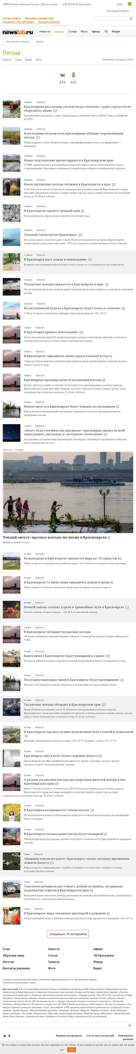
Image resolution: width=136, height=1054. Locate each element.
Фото (38, 59)
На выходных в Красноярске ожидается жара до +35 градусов (72, 558)
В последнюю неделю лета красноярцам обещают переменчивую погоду (73, 135)
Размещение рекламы (125, 1037)
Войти (120, 4)
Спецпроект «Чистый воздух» (18, 21)
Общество (8, 449)
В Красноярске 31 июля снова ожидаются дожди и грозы (68, 582)
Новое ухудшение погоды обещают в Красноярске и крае (69, 184)
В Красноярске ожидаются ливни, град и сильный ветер (67, 356)
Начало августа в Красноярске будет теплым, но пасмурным (71, 406)
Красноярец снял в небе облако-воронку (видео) (62, 755)
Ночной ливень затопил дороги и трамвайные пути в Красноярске (76, 607)
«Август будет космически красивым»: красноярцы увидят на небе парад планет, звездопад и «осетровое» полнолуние (74, 432)
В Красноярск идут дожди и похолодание (57, 259)
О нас (6, 949)
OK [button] (71, 1049)
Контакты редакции (16, 968)
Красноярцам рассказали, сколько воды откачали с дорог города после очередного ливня (77, 108)
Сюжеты (54, 962)
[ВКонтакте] (5, 1036)
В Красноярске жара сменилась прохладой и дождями (66, 913)
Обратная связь (13, 955)
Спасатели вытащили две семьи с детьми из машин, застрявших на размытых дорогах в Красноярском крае (73, 888)
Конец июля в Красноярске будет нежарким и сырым (66, 656)
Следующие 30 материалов (68, 934)
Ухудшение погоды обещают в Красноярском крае (64, 704)
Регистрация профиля (117, 10)
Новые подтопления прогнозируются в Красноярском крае (69, 160)
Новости (7, 59)
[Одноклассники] (9, 1036)
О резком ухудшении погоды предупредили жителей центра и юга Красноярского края (75, 781)
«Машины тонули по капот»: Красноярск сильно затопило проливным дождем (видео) (76, 860)
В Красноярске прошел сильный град (53, 210)
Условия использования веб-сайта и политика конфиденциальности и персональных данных (50, 979)
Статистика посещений (100, 1035)
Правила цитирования (69, 1035)
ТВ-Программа (103, 955)
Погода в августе (12, 18)
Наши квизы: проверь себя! (39, 18)
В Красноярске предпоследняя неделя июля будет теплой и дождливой (78, 733)
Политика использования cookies (19, 982)
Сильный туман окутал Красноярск (52, 234)
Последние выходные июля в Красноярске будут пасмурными (73, 679)
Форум (98, 962)
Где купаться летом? (49, 21)
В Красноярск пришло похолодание (53, 332)
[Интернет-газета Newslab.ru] (18, 31)
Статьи (18, 59)
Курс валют (85, 4)
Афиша (98, 949)
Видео (28, 59)
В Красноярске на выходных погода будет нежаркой (65, 834)
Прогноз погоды (49, 4)
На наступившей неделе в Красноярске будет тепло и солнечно (74, 308)
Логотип (8, 962)
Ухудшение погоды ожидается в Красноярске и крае (65, 284)
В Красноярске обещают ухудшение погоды (57, 632)
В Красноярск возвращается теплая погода (58, 810)
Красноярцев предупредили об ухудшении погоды (64, 380)
